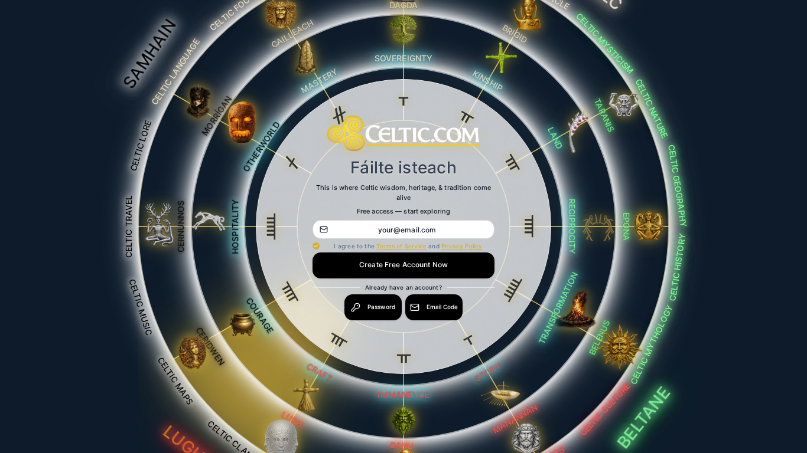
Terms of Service (401, 246)
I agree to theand (408, 246)
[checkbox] (316, 246)
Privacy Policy (462, 246)
